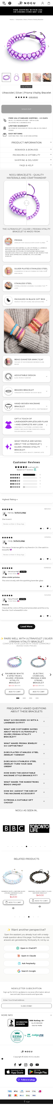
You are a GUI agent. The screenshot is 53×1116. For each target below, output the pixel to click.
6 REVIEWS (33, 97)
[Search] (4, 3)
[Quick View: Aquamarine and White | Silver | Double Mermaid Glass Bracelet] (39, 908)
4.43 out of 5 (33, 467)
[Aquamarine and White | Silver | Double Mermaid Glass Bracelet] (40, 877)
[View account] (42, 3)
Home (12, 19)
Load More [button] (26, 626)
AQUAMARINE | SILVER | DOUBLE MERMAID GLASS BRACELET (13, 892)
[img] (7, 509)
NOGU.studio (26, 3)
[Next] (48, 46)
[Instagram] (25, 1064)
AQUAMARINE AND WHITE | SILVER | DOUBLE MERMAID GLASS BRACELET (40, 893)
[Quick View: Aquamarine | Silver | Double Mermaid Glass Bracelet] (13, 906)
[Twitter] (20, 1064)
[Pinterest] (31, 1064)
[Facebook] (15, 1064)
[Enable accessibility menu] (9, 3)
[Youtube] (37, 1064)
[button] (15, 475)
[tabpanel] (13, 828)
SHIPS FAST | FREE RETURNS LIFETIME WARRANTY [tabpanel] (27, 11)
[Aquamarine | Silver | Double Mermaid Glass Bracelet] (13, 877)
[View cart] (48, 3)
